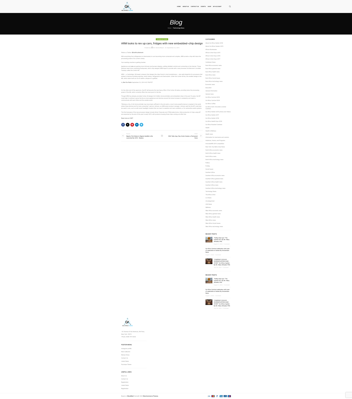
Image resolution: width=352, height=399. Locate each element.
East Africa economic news (213, 65)
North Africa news (210, 156)
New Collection (125, 351)
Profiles (207, 166)
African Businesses (211, 49)
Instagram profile (126, 348)
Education (208, 87)
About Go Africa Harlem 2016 (214, 43)
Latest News (125, 361)
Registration (124, 382)
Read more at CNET (127, 118)
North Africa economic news (213, 150)
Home (169, 28)
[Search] (230, 6)
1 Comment (226, 244)
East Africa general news (212, 68)
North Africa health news (212, 153)
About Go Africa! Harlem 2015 (214, 46)
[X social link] (127, 125)
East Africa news (210, 75)
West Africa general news (213, 213)
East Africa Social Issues (212, 78)
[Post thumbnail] (208, 241)
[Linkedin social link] (137, 125)
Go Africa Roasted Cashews (213, 124)
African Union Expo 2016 (212, 56)
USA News (208, 204)
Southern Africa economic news (214, 175)
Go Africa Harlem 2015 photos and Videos (218, 111)
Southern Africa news (211, 185)
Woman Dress (125, 355)
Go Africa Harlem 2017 (212, 115)
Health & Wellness (210, 131)
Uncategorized (209, 201)
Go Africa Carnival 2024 (212, 100)
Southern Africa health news (213, 182)
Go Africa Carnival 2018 (212, 97)
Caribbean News (210, 62)
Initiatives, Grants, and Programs (215, 140)
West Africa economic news (213, 210)
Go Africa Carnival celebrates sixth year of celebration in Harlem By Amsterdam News (217, 250)
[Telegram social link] (141, 125)
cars (132, 66)
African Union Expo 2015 (212, 52)
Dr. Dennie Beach (159, 47)
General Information (211, 91)
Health (207, 127)
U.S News (208, 197)
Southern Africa (210, 172)
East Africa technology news (214, 81)
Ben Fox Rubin (127, 82)
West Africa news (210, 220)
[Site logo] (127, 6)
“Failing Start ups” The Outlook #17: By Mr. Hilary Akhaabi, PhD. (221, 239)
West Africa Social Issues (212, 223)
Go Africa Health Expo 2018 (213, 121)
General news (209, 94)
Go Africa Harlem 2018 (212, 118)
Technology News (178, 28)
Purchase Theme (126, 364)
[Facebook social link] (123, 125)
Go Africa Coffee (210, 103)
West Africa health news (212, 217)
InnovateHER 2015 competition (214, 143)
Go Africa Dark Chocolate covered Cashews (215, 107)
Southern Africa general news (214, 178)
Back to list (162, 136)
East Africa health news (212, 71)
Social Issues (209, 169)
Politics (207, 162)
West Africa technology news (214, 226)
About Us (124, 376)
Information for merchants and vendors (217, 137)
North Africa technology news (214, 159)
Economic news (210, 84)
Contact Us (124, 358)
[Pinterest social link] (132, 125)
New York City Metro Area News (215, 147)
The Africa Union (210, 194)
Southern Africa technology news (215, 188)
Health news (209, 134)
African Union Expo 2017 (212, 59)
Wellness (208, 207)
